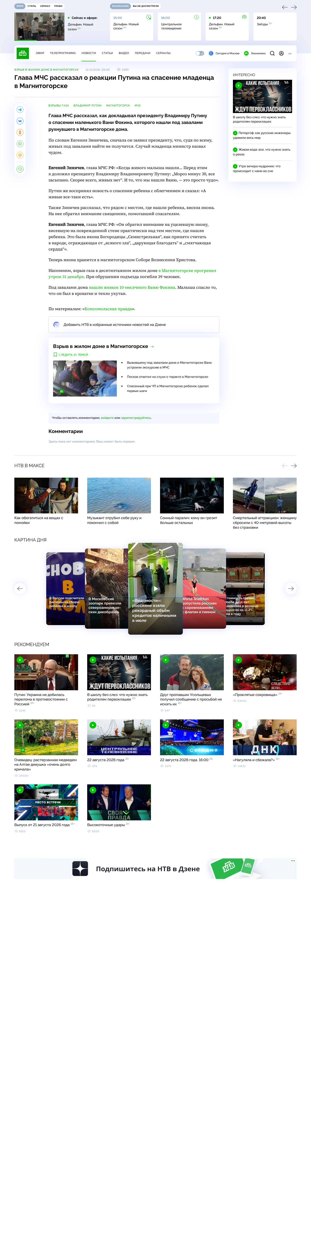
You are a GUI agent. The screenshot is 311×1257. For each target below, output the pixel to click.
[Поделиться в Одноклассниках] (20, 132)
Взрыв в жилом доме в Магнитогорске (46, 69)
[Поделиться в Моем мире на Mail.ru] (20, 155)
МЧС (138, 105)
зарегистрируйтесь (136, 418)
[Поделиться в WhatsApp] (20, 143)
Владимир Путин (88, 105)
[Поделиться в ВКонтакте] (20, 121)
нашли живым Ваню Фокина (132, 287)
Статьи (107, 53)
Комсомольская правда (108, 309)
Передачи (142, 53)
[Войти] (281, 53)
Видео (124, 53)
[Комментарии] (20, 169)
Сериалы (163, 53)
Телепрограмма (63, 53)
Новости (89, 53)
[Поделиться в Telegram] (20, 109)
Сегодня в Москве (228, 53)
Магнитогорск (118, 105)
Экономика (258, 53)
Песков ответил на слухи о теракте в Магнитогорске (167, 377)
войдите (107, 418)
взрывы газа (58, 105)
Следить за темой (73, 354)
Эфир (40, 53)
